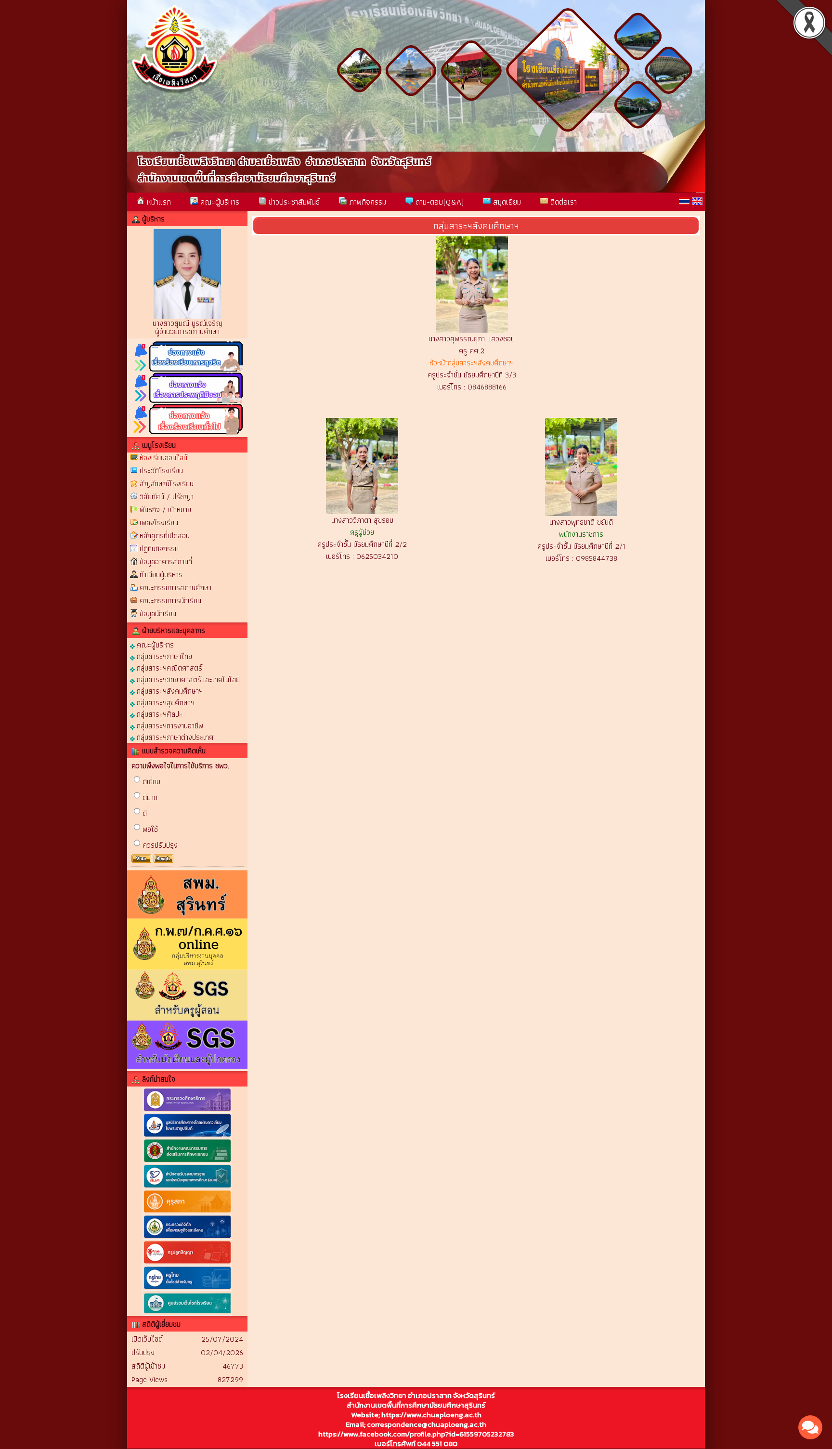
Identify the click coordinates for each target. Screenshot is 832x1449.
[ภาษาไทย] (684, 201)
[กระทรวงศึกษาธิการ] (187, 1110)
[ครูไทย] (187, 1288)
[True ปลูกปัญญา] (187, 1263)
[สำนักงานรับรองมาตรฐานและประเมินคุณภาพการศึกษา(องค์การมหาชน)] (187, 1186)
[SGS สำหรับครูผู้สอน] (187, 1018)
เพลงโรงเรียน (159, 523)
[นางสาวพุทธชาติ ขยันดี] (581, 513)
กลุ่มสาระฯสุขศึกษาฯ (165, 702)
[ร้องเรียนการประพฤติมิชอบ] (187, 401)
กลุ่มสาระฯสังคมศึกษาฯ (169, 690)
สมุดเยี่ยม (506, 201)
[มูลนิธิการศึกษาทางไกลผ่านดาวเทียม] (187, 1135)
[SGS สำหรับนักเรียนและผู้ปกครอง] (187, 1066)
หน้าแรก (157, 201)
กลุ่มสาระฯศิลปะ (158, 713)
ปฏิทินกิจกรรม (159, 549)
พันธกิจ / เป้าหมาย (165, 510)
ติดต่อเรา (562, 201)
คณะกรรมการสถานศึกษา (175, 588)
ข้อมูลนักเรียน (158, 614)
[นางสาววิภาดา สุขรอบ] (362, 511)
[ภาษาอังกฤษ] (697, 201)
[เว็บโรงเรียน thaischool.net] (187, 1313)
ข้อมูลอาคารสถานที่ (166, 562)
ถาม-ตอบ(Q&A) (438, 201)
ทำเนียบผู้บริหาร (161, 575)
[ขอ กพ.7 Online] (187, 967)
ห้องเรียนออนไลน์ (163, 458)
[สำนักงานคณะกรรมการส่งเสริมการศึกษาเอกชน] (187, 1161)
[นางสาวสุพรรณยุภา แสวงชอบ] (472, 330)
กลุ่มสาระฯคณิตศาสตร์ (168, 667)
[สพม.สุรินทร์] (187, 916)
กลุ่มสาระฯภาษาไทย (163, 655)
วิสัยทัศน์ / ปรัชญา (167, 497)
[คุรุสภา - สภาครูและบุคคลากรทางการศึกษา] (187, 1212)
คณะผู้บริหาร (218, 201)
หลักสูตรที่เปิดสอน (165, 536)
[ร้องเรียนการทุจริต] (187, 370)
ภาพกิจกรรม (366, 201)
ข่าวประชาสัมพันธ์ (293, 201)
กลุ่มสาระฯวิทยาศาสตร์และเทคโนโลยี (187, 679)
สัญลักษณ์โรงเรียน (167, 484)
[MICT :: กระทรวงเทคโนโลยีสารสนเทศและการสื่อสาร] (187, 1237)
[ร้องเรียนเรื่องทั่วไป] (187, 432)
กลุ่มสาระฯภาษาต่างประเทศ (174, 736)
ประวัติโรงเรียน (161, 471)
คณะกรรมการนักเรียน (170, 601)
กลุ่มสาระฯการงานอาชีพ (169, 725)
